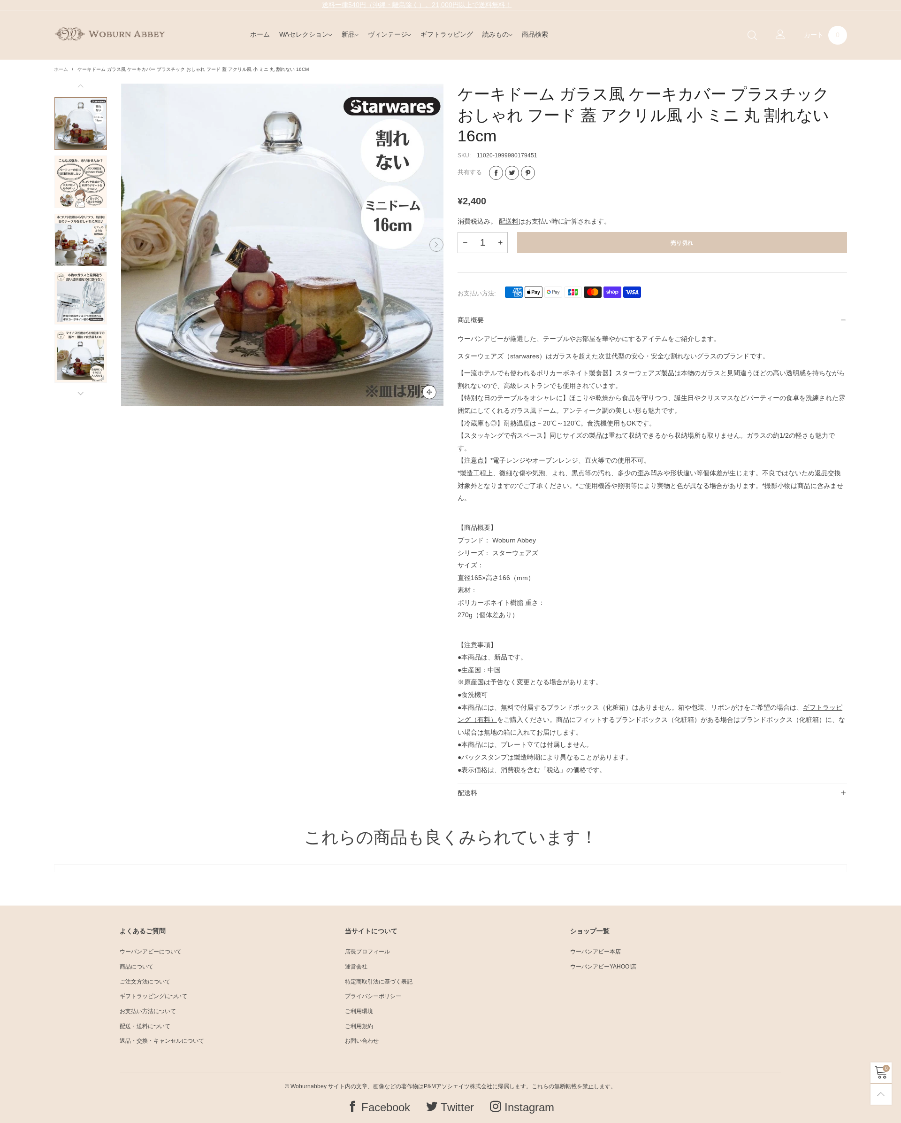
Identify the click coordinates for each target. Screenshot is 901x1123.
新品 (348, 34)
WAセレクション (303, 34)
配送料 (509, 221)
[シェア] (496, 173)
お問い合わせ (362, 1041)
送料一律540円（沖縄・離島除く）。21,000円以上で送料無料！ (417, 4)
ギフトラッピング (446, 34)
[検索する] (752, 35)
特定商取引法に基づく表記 (378, 981)
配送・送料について (145, 1026)
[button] (128, 245)
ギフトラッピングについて (153, 996)
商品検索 (535, 34)
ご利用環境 (359, 1011)
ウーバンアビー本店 (595, 951)
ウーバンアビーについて (151, 951)
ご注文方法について (145, 981)
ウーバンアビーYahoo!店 (603, 966)
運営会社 (356, 966)
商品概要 (471, 320)
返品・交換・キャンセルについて (162, 1041)
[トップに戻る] (881, 1094)
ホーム (260, 34)
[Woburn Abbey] (109, 33)
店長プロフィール (367, 951)
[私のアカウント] (780, 35)
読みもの (495, 34)
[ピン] (528, 173)
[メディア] (429, 392)
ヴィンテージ (387, 34)
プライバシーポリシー (373, 996)
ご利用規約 (359, 1026)
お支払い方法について (148, 1011)
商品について (136, 966)
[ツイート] (512, 173)
